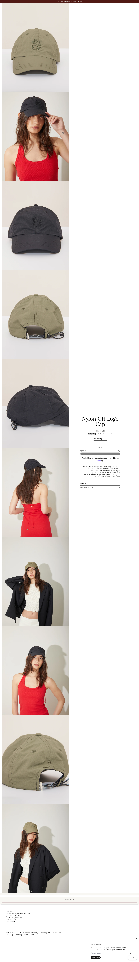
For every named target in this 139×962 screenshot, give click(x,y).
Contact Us (11, 919)
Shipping (92, 434)
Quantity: (98, 439)
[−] (94, 441)
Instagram (10, 921)
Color (100, 447)
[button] (35, 47)
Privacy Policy (13, 915)
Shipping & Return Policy (18, 913)
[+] (106, 441)
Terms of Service (14, 917)
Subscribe (95, 957)
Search (9, 911)
